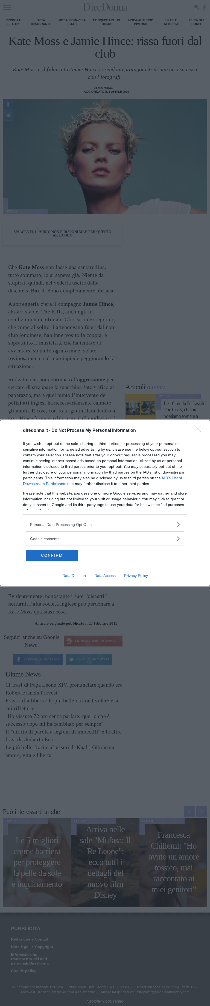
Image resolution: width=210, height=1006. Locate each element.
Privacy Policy (136, 575)
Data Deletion (74, 575)
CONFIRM (52, 555)
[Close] (199, 431)
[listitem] (105, 524)
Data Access (105, 575)
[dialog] (105, 503)
